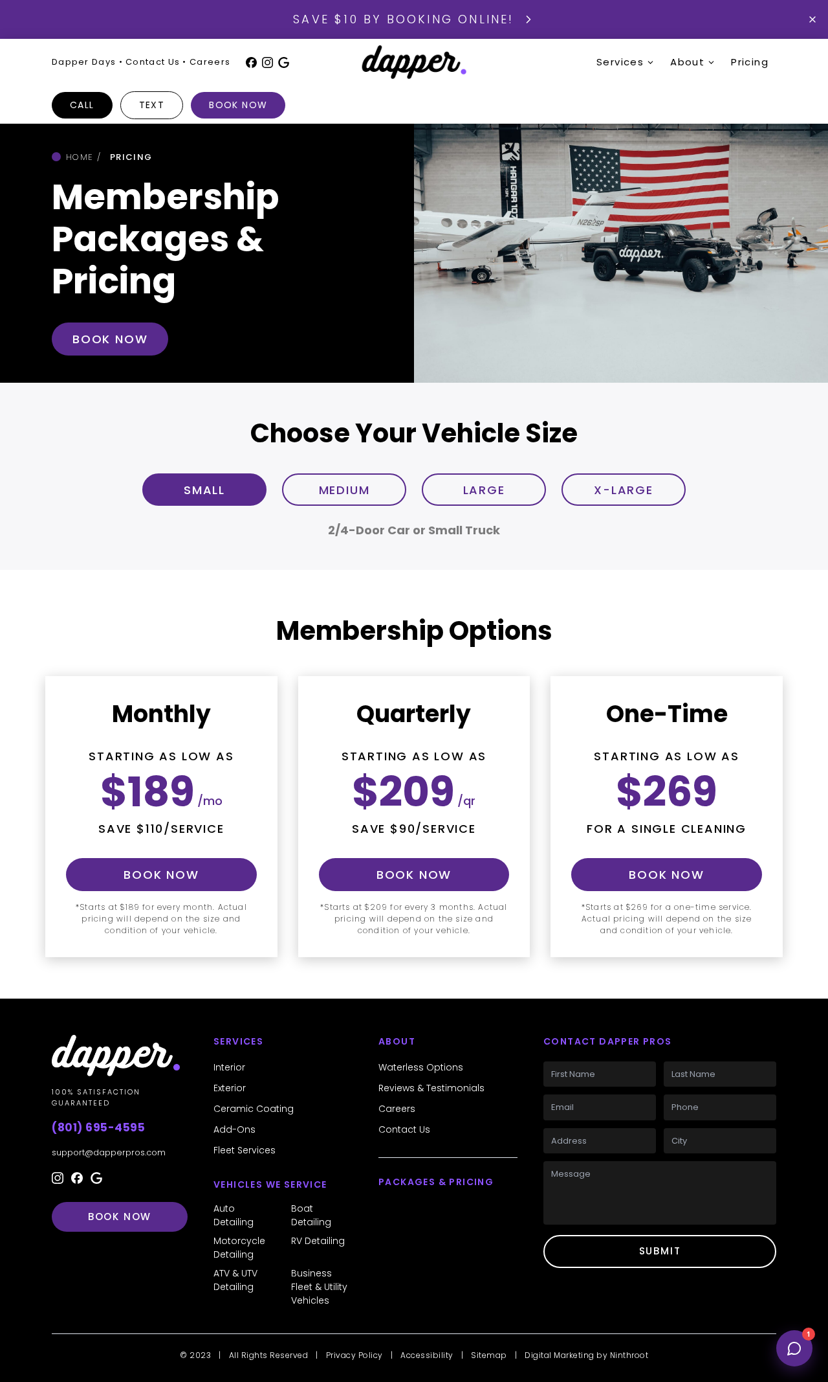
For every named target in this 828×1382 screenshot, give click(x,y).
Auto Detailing (233, 1215)
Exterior (229, 1088)
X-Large (623, 490)
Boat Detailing (311, 1215)
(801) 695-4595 (98, 1127)
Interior (229, 1067)
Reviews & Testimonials (431, 1088)
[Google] (283, 62)
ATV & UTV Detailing (235, 1280)
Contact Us (404, 1129)
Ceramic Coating (253, 1108)
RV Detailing (318, 1240)
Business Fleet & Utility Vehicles (319, 1287)
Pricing (749, 62)
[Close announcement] (812, 19)
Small (204, 490)
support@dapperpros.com (109, 1152)
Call (82, 104)
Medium (344, 490)
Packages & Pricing (436, 1181)
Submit (660, 1251)
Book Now (238, 104)
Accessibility (426, 1355)
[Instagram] (267, 62)
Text (152, 104)
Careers (396, 1108)
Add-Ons (234, 1129)
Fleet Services (244, 1150)
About (687, 62)
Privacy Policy (354, 1355)
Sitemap (489, 1355)
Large (484, 490)
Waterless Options (420, 1067)
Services (620, 62)
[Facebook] (251, 62)
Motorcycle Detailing (239, 1247)
